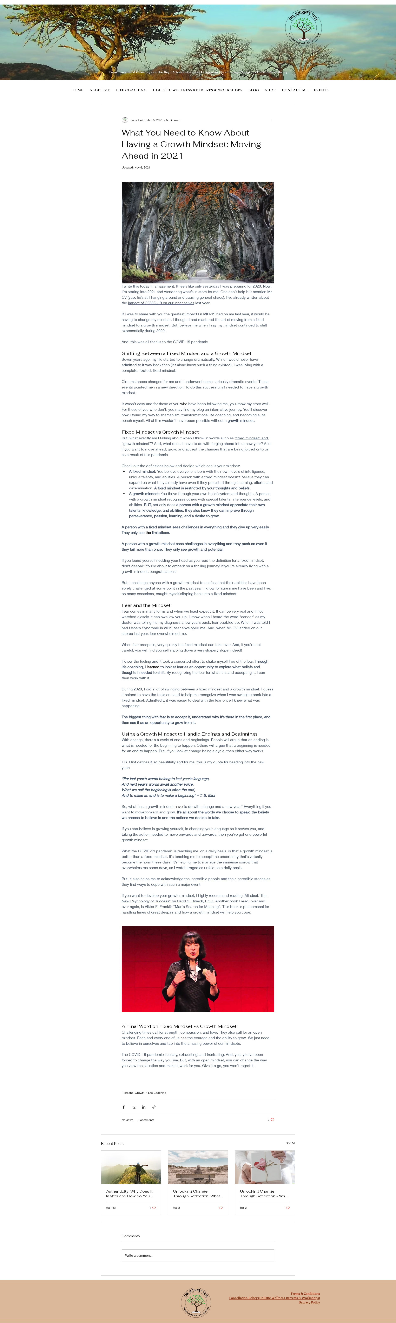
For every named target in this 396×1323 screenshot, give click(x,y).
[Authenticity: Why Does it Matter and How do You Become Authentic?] (131, 1167)
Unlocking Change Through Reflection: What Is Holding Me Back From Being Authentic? (196, 1193)
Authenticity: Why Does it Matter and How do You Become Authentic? (129, 1193)
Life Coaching (157, 1092)
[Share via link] (154, 1107)
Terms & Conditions (305, 1294)
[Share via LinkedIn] (144, 1107)
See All (290, 1143)
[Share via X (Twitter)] (134, 1107)
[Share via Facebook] (124, 1107)
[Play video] (198, 969)
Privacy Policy (309, 1302)
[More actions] (271, 119)
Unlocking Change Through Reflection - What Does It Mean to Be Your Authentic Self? (264, 1193)
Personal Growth (134, 1092)
